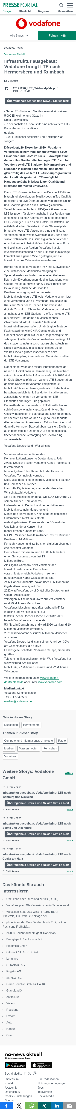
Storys (7, 11)
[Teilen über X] (19, 1105)
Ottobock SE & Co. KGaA (22, 952)
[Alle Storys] (38, 28)
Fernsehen (50, 748)
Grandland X (14, 990)
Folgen (53, 35)
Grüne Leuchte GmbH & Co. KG (26, 984)
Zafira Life (12, 996)
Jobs (41, 1087)
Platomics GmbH (17, 945)
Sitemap (10, 1100)
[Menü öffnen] (70, 5)
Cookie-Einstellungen (18, 1096)
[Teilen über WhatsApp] (31, 1105)
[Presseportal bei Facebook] (24, 1073)
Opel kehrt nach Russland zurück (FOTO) (32, 898)
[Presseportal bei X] (28, 1073)
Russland (12, 1009)
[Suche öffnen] (61, 5)
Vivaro (10, 1003)
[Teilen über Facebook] (6, 1105)
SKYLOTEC (14, 977)
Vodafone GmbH (14, 54)
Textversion (45, 1091)
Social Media (46, 1096)
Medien (9, 748)
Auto (9, 1022)
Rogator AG (13, 971)
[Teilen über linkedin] (57, 1105)
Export (10, 1016)
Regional (44, 11)
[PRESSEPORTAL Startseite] (20, 5)
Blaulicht (25, 11)
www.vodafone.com (50, 682)
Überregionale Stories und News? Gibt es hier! (38, 100)
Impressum (12, 1079)
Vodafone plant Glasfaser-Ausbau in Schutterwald (37, 905)
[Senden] (69, 1105)
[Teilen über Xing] (44, 1105)
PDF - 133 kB (35, 90)
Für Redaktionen (48, 1079)
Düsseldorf (11, 724)
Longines (12, 958)
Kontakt (9, 1083)
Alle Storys (17, 35)
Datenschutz (13, 1091)
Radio (62, 740)
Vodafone (10, 756)
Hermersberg (31, 724)
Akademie (11, 1087)
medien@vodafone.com (19, 701)
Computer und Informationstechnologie (28, 740)
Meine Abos (65, 11)
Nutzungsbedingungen (52, 1083)
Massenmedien (28, 748)
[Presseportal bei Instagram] (33, 1073)
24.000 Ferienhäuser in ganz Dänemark (31, 933)
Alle (68, 773)
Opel (9, 1035)
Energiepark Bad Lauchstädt (24, 939)
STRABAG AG (15, 964)
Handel (11, 1028)
